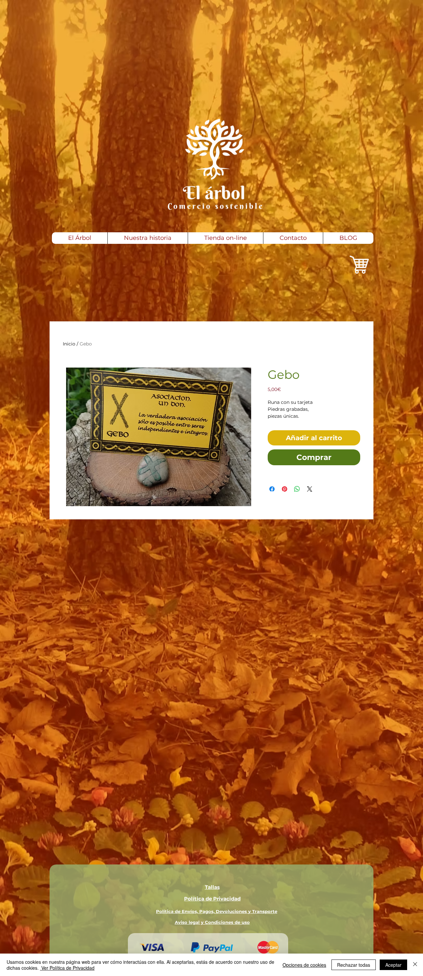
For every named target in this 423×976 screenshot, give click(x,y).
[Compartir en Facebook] (272, 489)
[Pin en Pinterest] (284, 489)
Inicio (69, 344)
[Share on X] (310, 489)
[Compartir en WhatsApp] (297, 489)
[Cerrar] (415, 965)
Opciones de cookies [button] (304, 964)
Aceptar (393, 964)
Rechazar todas (353, 964)
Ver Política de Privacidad (67, 967)
